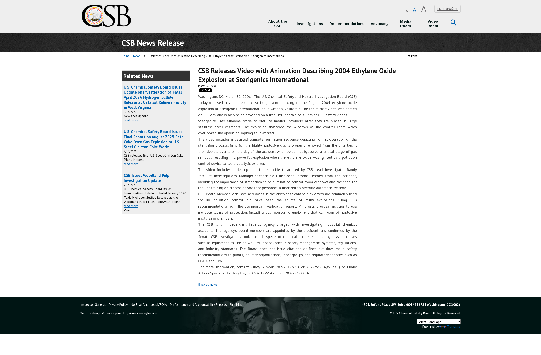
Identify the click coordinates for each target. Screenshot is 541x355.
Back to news (207, 284)
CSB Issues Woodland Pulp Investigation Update (146, 178)
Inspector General (93, 304)
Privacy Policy (118, 304)
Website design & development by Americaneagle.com (118, 313)
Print (413, 56)
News (137, 56)
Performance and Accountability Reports (198, 304)
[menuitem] (277, 23)
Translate (454, 326)
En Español (447, 9)
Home (126, 56)
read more (131, 120)
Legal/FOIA (158, 304)
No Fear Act (139, 304)
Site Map (236, 304)
